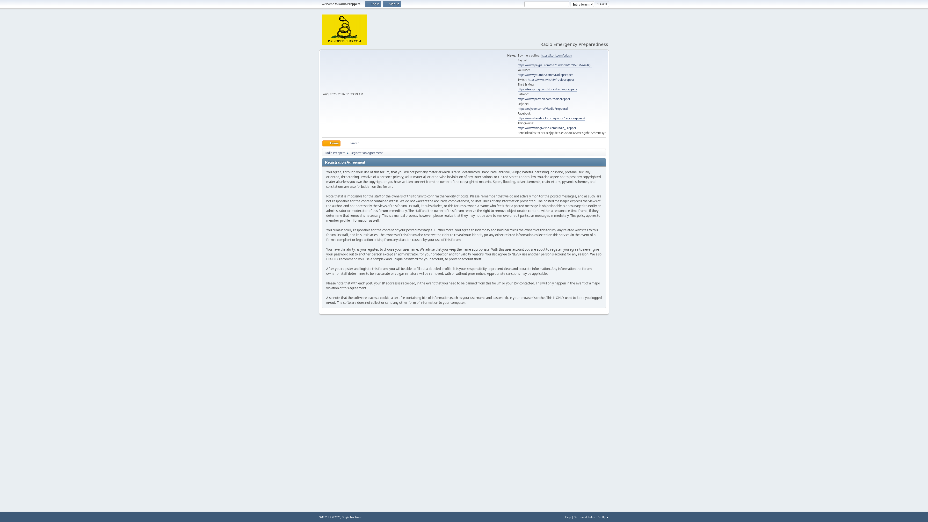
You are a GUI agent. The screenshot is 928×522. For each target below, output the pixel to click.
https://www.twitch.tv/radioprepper (551, 80)
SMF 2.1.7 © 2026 (329, 517)
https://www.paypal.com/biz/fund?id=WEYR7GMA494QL (555, 65)
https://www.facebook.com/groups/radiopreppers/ (551, 118)
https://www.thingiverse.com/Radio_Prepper (547, 128)
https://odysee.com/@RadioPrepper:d (543, 109)
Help (568, 517)
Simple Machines (352, 517)
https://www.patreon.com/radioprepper (544, 99)
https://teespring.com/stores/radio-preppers (547, 89)
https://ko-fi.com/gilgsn (556, 55)
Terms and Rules (584, 517)
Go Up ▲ (603, 517)
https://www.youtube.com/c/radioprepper (545, 75)
